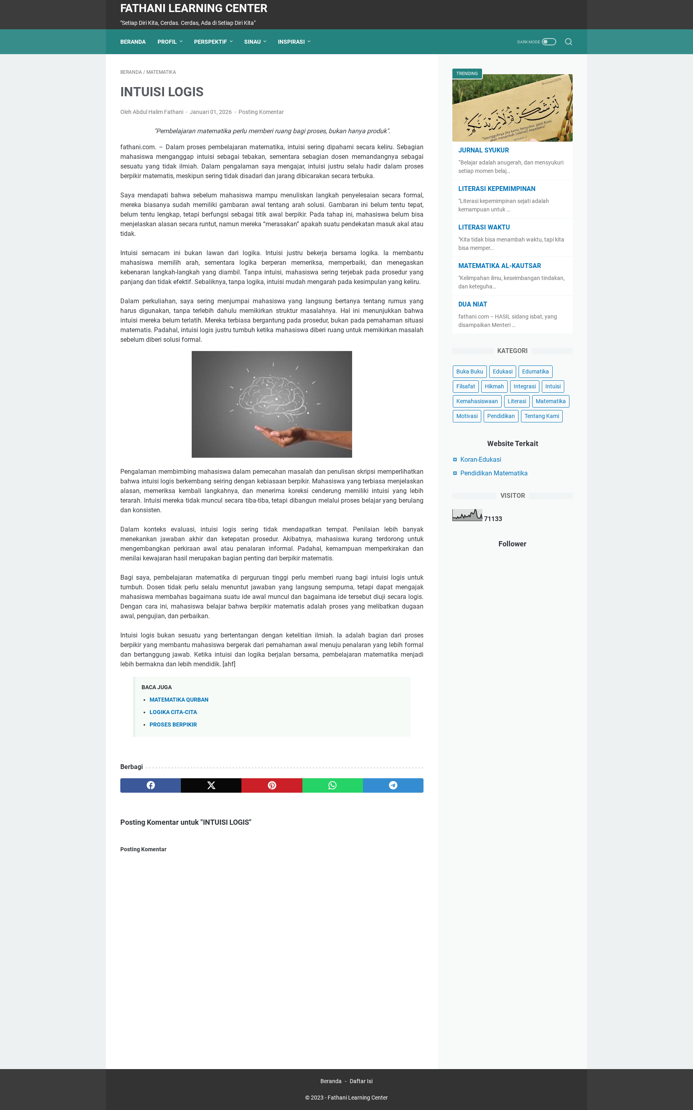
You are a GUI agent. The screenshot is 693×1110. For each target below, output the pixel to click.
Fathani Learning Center (193, 8)
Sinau (252, 42)
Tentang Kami (542, 416)
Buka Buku (469, 371)
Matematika (551, 401)
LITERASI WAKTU (484, 227)
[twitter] (211, 785)
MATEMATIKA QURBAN (179, 699)
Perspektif (210, 42)
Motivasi (467, 416)
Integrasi (525, 386)
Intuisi (553, 386)
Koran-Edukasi (480, 459)
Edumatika (535, 371)
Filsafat (465, 386)
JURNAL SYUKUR (483, 150)
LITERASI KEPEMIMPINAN (496, 189)
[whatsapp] (332, 785)
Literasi (517, 401)
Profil (167, 42)
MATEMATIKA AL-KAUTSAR (499, 266)
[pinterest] (271, 785)
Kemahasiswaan (477, 401)
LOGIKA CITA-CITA (173, 712)
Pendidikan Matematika (494, 473)
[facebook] (150, 785)
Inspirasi (291, 42)
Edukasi (503, 371)
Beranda (133, 42)
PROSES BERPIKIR (173, 724)
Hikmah (494, 386)
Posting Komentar (261, 112)
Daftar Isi (361, 1081)
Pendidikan (501, 416)
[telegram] (393, 785)
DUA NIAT (472, 304)
